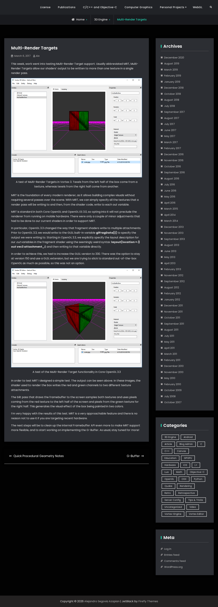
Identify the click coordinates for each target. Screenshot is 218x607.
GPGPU (188, 458)
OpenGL (169, 479)
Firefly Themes (148, 601)
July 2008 (170, 396)
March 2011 (170, 354)
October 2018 (172, 94)
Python (198, 479)
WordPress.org (173, 567)
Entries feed (171, 555)
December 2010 (174, 366)
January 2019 (172, 82)
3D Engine (100, 19)
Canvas (181, 451)
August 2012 (171, 287)
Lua (167, 472)
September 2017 (174, 112)
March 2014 (171, 221)
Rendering (186, 486)
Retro (168, 493)
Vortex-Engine (173, 514)
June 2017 (170, 130)
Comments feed (175, 561)
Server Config (173, 500)
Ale (38, 56)
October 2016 (172, 166)
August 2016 (171, 178)
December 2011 (173, 305)
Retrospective (186, 493)
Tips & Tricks (195, 500)
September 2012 (174, 281)
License (45, 7)
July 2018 (169, 106)
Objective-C (197, 472)
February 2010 (172, 384)
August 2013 (171, 245)
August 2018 (171, 100)
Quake (168, 486)
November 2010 (173, 372)
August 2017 (171, 118)
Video (192, 507)
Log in (167, 549)
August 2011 (171, 329)
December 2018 (174, 87)
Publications (66, 7)
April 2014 (170, 215)
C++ (167, 451)
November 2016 (173, 160)
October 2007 (173, 402)
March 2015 (171, 208)
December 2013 (174, 227)
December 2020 (174, 57)
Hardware (170, 465)
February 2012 (172, 293)
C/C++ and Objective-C (100, 7)
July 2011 (169, 336)
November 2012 (173, 275)
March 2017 (171, 142)
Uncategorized (173, 507)
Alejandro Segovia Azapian (102, 601)
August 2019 (171, 63)
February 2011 (172, 360)
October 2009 (173, 390)
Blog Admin (186, 444)
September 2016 (174, 172)
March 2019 (171, 69)
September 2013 (174, 239)
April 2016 (169, 202)
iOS (185, 465)
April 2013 (169, 263)
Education (170, 458)
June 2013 (170, 251)
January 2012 (172, 299)
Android (188, 437)
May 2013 (169, 257)
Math (179, 472)
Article (168, 444)
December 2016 (174, 154)
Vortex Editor (196, 514)
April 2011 (169, 348)
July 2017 (169, 124)
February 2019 (172, 75)
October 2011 (172, 317)
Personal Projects (172, 7)
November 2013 (173, 233)
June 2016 (170, 190)
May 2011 (169, 342)
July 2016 (169, 184)
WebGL (198, 7)
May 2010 (169, 378)
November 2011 (173, 311)
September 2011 (174, 323)
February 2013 (172, 269)
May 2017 (169, 136)
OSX (184, 479)
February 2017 (172, 148)
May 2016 (169, 196)
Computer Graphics (138, 7)
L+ (196, 465)
